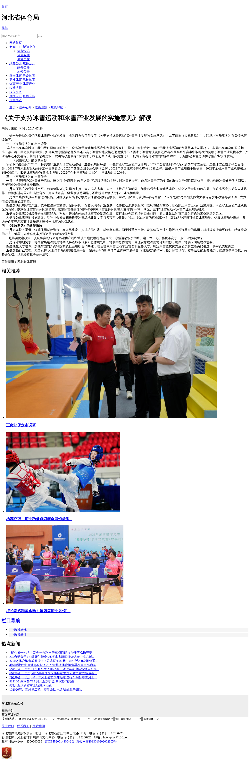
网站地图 (38, 726)
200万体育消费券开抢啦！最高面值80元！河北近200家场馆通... (53, 661)
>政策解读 (19, 634)
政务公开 (15, 63)
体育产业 (15, 83)
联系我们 (23, 726)
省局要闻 (23, 55)
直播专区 (15, 96)
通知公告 (23, 71)
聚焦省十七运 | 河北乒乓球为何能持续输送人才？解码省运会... (53, 673)
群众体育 (15, 75)
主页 (12, 107)
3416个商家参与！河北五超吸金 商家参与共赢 (41, 681)
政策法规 (15, 88)
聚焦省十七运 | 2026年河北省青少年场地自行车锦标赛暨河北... (53, 677)
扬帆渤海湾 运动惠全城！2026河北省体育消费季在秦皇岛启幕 (52, 665)
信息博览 (15, 100)
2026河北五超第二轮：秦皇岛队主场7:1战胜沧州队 (45, 689)
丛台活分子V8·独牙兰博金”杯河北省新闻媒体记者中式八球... (52, 656)
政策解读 (57, 107)
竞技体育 (15, 79)
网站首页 (15, 42)
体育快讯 (23, 51)
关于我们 (8, 726)
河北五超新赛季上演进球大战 (30, 685)
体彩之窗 (23, 59)
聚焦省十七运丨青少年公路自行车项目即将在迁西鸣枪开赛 (50, 652)
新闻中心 (15, 47)
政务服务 (15, 92)
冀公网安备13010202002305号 (96, 741)
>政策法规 (19, 629)
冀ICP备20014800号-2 (59, 741)
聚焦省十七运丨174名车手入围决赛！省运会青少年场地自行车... (54, 669)
